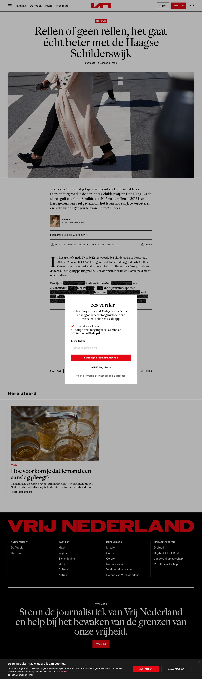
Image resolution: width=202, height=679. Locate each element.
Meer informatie (85, 375)
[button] (68, 675)
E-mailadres (78, 341)
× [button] (198, 662)
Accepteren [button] (146, 668)
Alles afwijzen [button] (176, 668)
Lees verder (61, 671)
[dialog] (101, 669)
